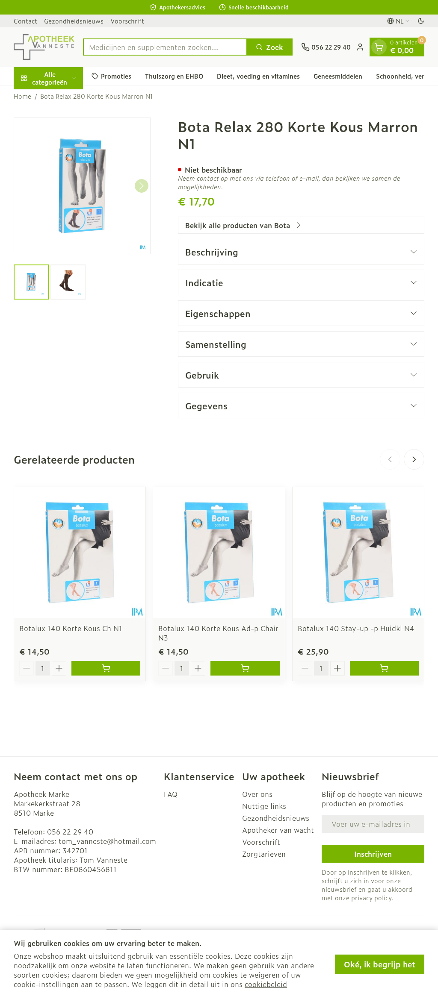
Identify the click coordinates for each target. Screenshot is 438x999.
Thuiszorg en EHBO (174, 75)
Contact (25, 20)
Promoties (116, 75)
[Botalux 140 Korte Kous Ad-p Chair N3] (218, 552)
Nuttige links (264, 806)
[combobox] (165, 47)
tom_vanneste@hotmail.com (107, 841)
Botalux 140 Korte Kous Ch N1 (70, 628)
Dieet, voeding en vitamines (258, 75)
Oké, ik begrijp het (379, 964)
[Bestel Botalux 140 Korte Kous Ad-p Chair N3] (244, 668)
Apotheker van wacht (278, 829)
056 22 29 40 (70, 831)
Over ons (257, 794)
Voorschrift (127, 20)
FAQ (171, 794)
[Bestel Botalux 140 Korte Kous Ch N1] (105, 668)
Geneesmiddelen (338, 75)
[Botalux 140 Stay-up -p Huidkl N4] (358, 552)
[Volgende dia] (414, 459)
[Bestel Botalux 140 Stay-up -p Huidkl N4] (384, 668)
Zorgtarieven (264, 853)
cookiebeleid (266, 984)
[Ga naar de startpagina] (44, 47)
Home (22, 96)
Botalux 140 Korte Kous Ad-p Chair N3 (218, 633)
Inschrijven (373, 854)
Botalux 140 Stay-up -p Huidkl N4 (356, 628)
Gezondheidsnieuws (74, 20)
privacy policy (371, 897)
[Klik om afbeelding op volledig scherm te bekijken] (82, 186)
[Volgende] (141, 186)
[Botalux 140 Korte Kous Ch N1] (79, 552)
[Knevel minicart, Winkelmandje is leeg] (379, 47)
